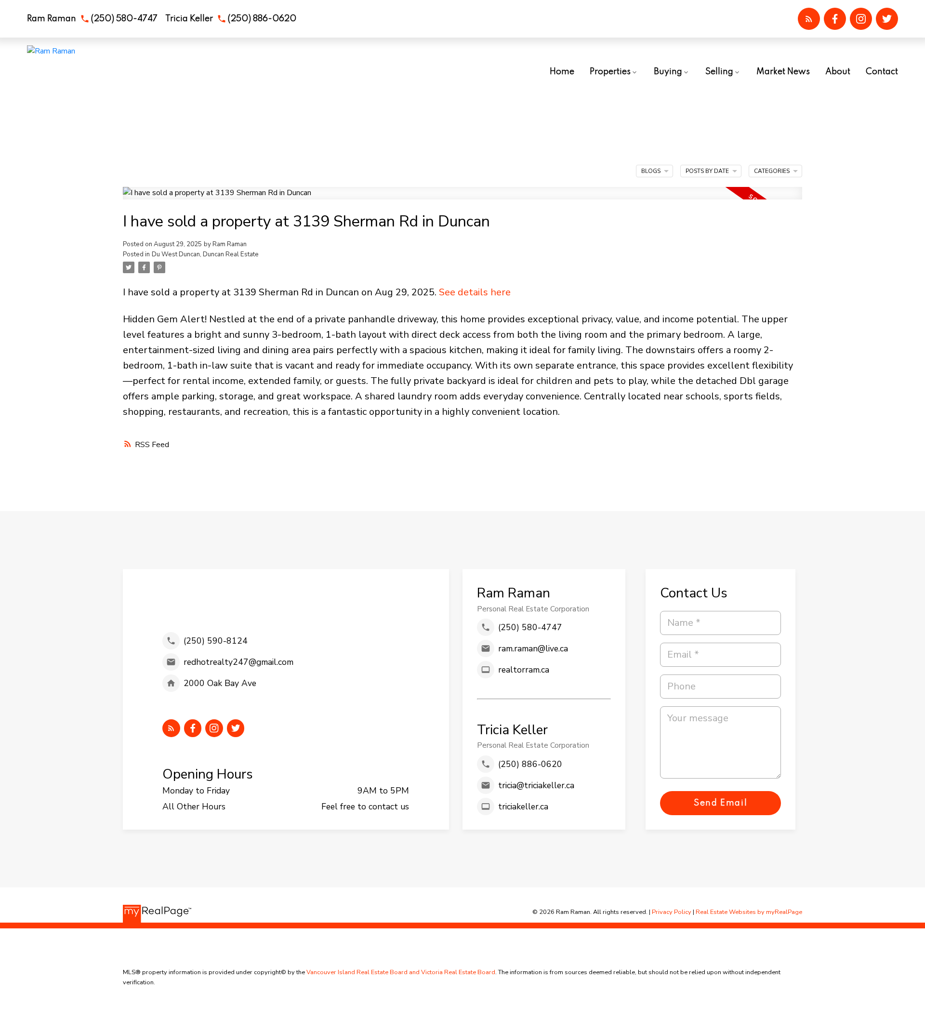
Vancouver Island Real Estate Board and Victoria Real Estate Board (400, 972)
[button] (92, 19)
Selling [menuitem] (719, 71)
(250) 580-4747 (124, 18)
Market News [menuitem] (783, 71)
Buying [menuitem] (668, 71)
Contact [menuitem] (882, 71)
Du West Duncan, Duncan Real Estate (205, 254)
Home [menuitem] (562, 71)
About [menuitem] (837, 71)
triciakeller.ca (523, 806)
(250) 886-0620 (261, 18)
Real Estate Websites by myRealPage (749, 912)
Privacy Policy (671, 912)
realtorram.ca (523, 669)
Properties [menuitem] (610, 71)
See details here (475, 292)
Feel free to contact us (365, 806)
